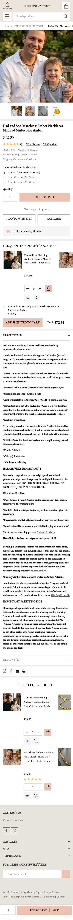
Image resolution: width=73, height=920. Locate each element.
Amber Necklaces (46, 532)
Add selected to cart (23, 322)
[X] (14, 830)
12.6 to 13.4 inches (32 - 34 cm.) (24, 172)
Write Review (33, 144)
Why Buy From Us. (60, 595)
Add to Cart (44, 197)
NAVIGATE (10, 842)
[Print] (24, 671)
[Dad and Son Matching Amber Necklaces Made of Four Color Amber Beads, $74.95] (12, 702)
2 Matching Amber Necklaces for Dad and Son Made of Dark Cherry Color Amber (39, 756)
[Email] (17, 671)
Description (12, 335)
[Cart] (66, 6)
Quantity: (8, 189)
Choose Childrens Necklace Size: (20, 167)
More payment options (36, 209)
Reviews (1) (11, 660)
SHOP (6, 849)
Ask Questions (50, 144)
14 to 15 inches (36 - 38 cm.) (22, 177)
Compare (54, 219)
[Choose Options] (48, 288)
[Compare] (27, 297)
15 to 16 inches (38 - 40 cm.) (22, 182)
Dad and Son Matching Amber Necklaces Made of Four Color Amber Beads (37, 259)
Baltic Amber (39, 570)
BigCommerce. (23, 896)
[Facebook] (11, 671)
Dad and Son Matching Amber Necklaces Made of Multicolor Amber (33, 308)
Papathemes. (59, 896)
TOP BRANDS (12, 856)
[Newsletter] (66, 874)
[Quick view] (36, 297)
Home (6, 26)
